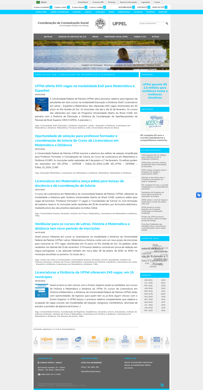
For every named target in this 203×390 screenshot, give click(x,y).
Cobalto (88, 12)
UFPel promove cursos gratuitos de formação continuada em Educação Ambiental (152, 210)
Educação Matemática (50, 173)
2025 (163, 280)
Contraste (143, 7)
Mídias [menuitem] (95, 37)
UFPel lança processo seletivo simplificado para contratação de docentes (154, 164)
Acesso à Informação (60, 12)
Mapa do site (159, 7)
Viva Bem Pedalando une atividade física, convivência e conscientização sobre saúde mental (154, 227)
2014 (163, 310)
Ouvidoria (138, 12)
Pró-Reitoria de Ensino (67, 316)
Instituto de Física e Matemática (85, 213)
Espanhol (83, 126)
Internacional (124, 12)
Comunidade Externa (50, 213)
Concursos (100, 12)
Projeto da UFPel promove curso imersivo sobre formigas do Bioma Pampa (154, 218)
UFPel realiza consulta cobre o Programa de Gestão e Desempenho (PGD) (154, 172)
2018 (163, 299)
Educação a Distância (67, 126)
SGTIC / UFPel (79, 385)
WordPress (51, 385)
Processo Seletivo (77, 128)
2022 (163, 288)
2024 (163, 283)
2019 (163, 297)
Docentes (65, 213)
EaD (55, 126)
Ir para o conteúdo (43, 7)
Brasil (44, 2)
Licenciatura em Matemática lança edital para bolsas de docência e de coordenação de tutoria (79, 183)
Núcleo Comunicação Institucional (138, 362)
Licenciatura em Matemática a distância (79, 173)
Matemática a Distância (120, 173)
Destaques (148, 109)
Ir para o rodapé (97, 7)
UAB (88, 128)
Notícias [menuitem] (48, 37)
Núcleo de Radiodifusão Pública (137, 365)
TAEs (37, 216)
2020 (163, 294)
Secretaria (128, 368)
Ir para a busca (79, 7)
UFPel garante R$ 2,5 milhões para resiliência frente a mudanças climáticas (155, 91)
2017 (163, 302)
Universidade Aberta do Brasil (105, 128)
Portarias (151, 12)
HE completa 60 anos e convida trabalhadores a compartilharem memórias (153, 137)
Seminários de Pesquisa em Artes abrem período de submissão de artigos (153, 194)
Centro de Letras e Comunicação (55, 260)
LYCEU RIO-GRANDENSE (91, 362)
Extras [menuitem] (155, 37)
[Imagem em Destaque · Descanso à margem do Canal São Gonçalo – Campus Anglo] (101, 69)
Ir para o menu (62, 7)
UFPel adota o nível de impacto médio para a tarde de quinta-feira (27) (155, 202)
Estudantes (114, 260)
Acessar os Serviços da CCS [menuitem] (72, 37)
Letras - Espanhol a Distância (101, 126)
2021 (163, 291)
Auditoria (77, 12)
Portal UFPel (41, 12)
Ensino (105, 260)
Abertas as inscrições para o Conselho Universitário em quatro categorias (153, 179)
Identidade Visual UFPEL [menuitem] (116, 37)
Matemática (62, 128)
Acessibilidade (126, 7)
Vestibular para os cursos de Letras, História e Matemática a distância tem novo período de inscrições (82, 225)
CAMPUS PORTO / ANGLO (51, 362)
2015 (163, 308)
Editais (111, 12)
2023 (163, 285)
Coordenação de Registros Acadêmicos (79, 312)
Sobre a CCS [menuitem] (140, 37)
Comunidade (46, 126)
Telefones (163, 12)
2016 (163, 305)
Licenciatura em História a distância (99, 262)
